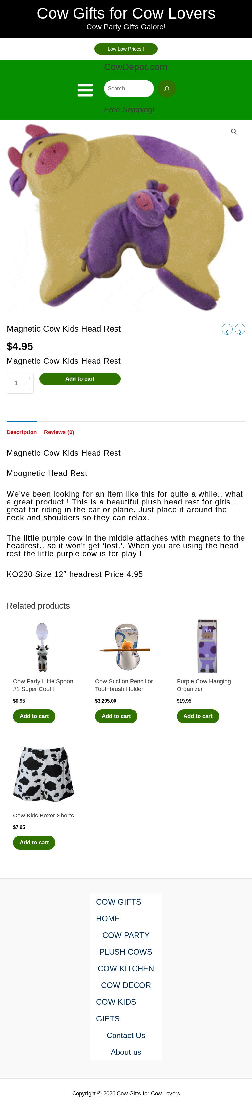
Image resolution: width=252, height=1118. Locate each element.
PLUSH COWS (125, 951)
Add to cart (79, 379)
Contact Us (126, 1035)
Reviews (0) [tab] (59, 432)
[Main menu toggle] (85, 90)
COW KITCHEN (126, 968)
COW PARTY (126, 935)
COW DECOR (126, 985)
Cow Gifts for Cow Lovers (126, 13)
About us (126, 1052)
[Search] (166, 88)
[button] (126, 49)
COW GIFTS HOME (118, 910)
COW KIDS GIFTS (116, 1010)
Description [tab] (22, 432)
